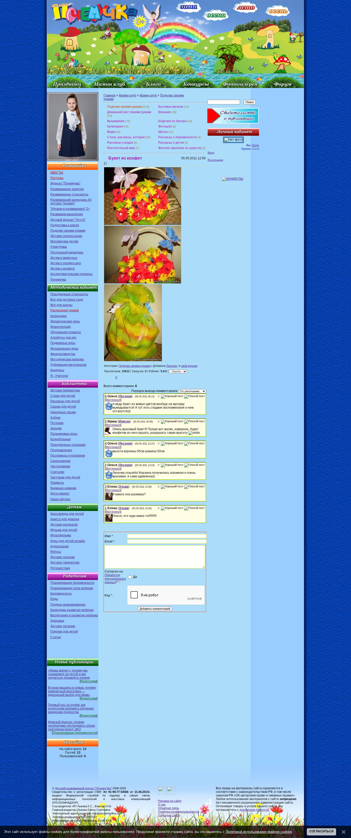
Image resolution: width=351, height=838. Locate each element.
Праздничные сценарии (68, 445)
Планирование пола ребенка (71, 588)
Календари (58, 316)
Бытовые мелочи (170, 107)
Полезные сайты (169, 815)
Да (135, 576)
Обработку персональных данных (115, 578)
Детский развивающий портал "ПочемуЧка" (83, 788)
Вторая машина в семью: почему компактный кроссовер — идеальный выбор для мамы (72, 691)
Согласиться (321, 831)
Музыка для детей (63, 530)
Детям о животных (63, 258)
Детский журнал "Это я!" (68, 220)
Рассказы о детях (171, 142)
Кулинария (115, 126)
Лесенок (171, 365)
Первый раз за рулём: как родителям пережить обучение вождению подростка (71, 708)
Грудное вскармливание (68, 604)
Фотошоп (165, 126)
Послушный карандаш (66, 252)
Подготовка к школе (64, 225)
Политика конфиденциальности (178, 811)
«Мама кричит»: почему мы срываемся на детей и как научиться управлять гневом (69, 674)
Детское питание (62, 626)
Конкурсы (57, 370)
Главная (110, 95)
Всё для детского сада (66, 299)
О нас (162, 804)
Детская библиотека (65, 390)
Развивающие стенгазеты (69, 194)
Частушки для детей (65, 477)
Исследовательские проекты (71, 274)
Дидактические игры (65, 321)
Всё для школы (61, 305)
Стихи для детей (62, 396)
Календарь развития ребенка (72, 610)
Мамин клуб (127, 95)
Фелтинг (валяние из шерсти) (179, 148)
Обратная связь (168, 808)
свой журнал (189, 365)
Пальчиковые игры (63, 434)
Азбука (55, 417)
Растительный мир (121, 148)
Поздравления (61, 450)
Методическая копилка (67, 359)
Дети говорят (60, 493)
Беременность (61, 593)
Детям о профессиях (65, 263)
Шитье (163, 132)
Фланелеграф (60, 327)
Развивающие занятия (67, 189)
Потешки (56, 423)
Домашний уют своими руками (129, 112)
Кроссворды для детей (67, 514)
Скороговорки (60, 461)
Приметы (57, 483)
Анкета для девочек (64, 519)
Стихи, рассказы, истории (126, 137)
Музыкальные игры (64, 348)
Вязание (164, 112)
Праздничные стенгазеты (69, 294)
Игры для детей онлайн (67, 541)
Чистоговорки (60, 466)
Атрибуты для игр (63, 337)
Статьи (55, 637)
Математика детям (64, 241)
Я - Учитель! (59, 376)
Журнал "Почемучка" (65, 183)
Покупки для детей (64, 631)
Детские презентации (66, 236)
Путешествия (60, 568)
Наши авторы (60, 499)
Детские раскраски (64, 524)
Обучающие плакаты (65, 332)
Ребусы (55, 552)
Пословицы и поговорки (67, 455)
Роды (54, 599)
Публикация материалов (68, 365)
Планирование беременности (72, 583)
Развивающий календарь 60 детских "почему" (70, 201)
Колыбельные (60, 439)
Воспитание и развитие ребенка (74, 615)
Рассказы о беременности (177, 137)
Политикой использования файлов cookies (259, 832)
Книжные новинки (63, 488)
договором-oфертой (254, 810)
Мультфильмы (60, 535)
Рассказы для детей (65, 401)
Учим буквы (58, 247)
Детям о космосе (62, 268)
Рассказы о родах (120, 142)
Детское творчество (64, 562)
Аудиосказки (59, 546)
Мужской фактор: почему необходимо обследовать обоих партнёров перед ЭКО (71, 725)
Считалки (57, 472)
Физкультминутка (62, 354)
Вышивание (116, 121)
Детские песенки (62, 557)
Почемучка (58, 279)
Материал (113, 400)
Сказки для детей (63, 406)
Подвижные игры (62, 343)
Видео (111, 132)
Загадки (56, 428)
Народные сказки (63, 412)
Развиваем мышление (66, 214)
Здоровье (57, 621)
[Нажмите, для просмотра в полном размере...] (142, 224)
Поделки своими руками (67, 230)
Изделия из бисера (172, 121)
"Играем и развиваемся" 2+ (70, 209)
